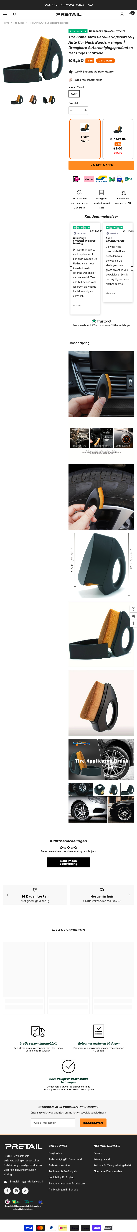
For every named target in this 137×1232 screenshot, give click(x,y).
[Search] (15, 16)
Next (132, 270)
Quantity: (74, 105)
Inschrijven (93, 1124)
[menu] (5, 16)
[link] (35, 896)
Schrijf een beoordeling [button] (69, 864)
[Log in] (122, 16)
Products (19, 24)
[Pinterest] (25, 1192)
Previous (71, 270)
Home (6, 24)
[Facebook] (7, 1192)
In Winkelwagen (101, 167)
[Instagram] (16, 1192)
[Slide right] (129, 896)
